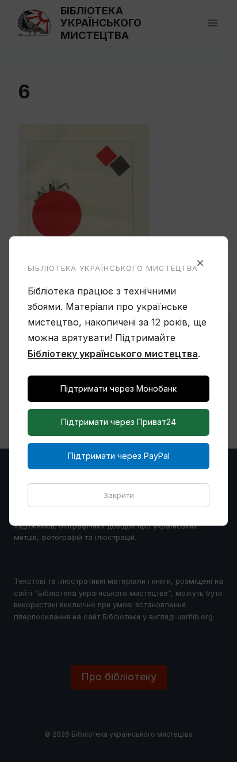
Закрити (119, 495)
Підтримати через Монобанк (118, 388)
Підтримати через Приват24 (118, 422)
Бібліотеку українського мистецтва (113, 353)
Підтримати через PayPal (119, 456)
